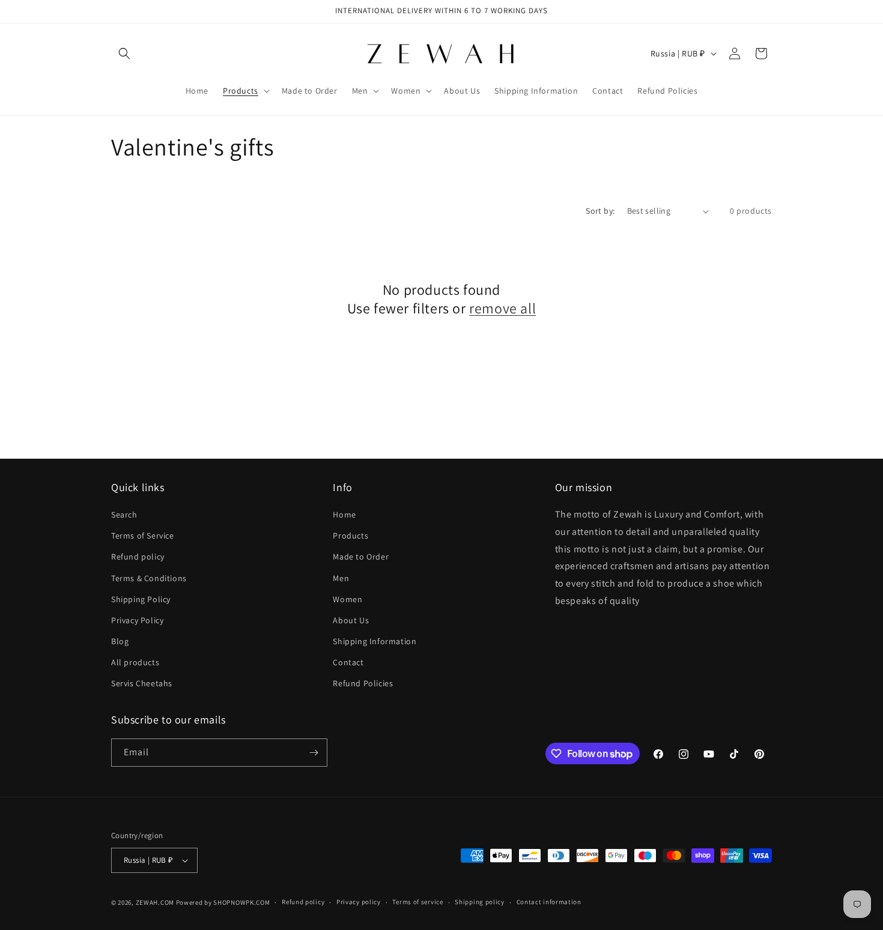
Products (350, 535)
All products (135, 662)
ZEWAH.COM (155, 902)
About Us (351, 620)
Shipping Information (374, 641)
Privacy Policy (137, 620)
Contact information (549, 902)
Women (347, 599)
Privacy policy (358, 902)
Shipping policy (480, 902)
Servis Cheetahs (141, 683)
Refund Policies (363, 683)
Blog (120, 641)
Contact (348, 662)
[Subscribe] (313, 752)
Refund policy (138, 556)
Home (344, 514)
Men (341, 578)
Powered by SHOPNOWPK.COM (223, 902)
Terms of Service (142, 535)
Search (124, 514)
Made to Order (361, 556)
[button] (124, 53)
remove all (502, 308)
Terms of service (417, 902)
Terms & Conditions (149, 578)
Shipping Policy (141, 599)
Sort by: (600, 210)
